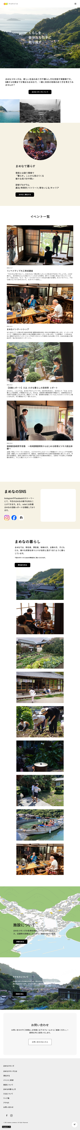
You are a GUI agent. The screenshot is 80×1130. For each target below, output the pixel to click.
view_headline (75, 4)
